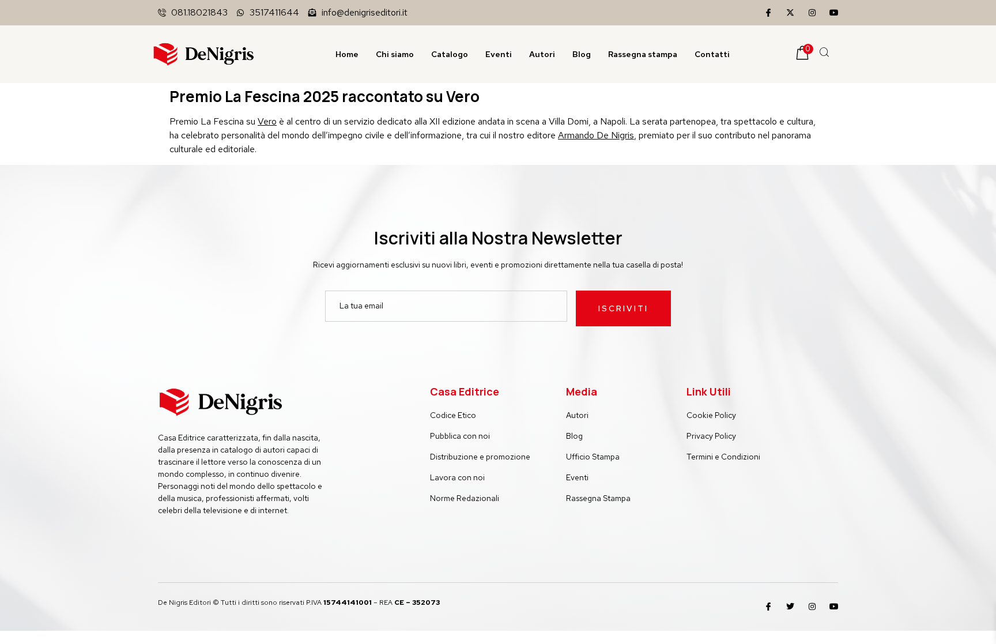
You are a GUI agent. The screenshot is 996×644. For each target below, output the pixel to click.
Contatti (712, 54)
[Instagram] (812, 13)
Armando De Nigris (596, 135)
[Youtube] (834, 13)
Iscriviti (623, 308)
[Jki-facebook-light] (768, 13)
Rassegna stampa (642, 54)
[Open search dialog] (825, 54)
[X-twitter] (790, 13)
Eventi (498, 54)
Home (347, 54)
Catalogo (449, 54)
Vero (267, 121)
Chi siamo (395, 54)
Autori (542, 54)
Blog (581, 54)
